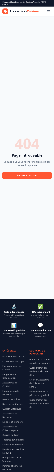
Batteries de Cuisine (12, 404)
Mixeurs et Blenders (12, 421)
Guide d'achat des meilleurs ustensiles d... (39, 403)
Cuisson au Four (10, 435)
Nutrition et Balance (12, 444)
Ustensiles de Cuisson (13, 356)
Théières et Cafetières (13, 439)
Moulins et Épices (11, 399)
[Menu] (49, 11)
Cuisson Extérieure (11, 408)
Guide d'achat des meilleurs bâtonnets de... (39, 371)
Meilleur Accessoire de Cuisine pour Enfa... (39, 383)
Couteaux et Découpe (13, 361)
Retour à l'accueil (27, 175)
